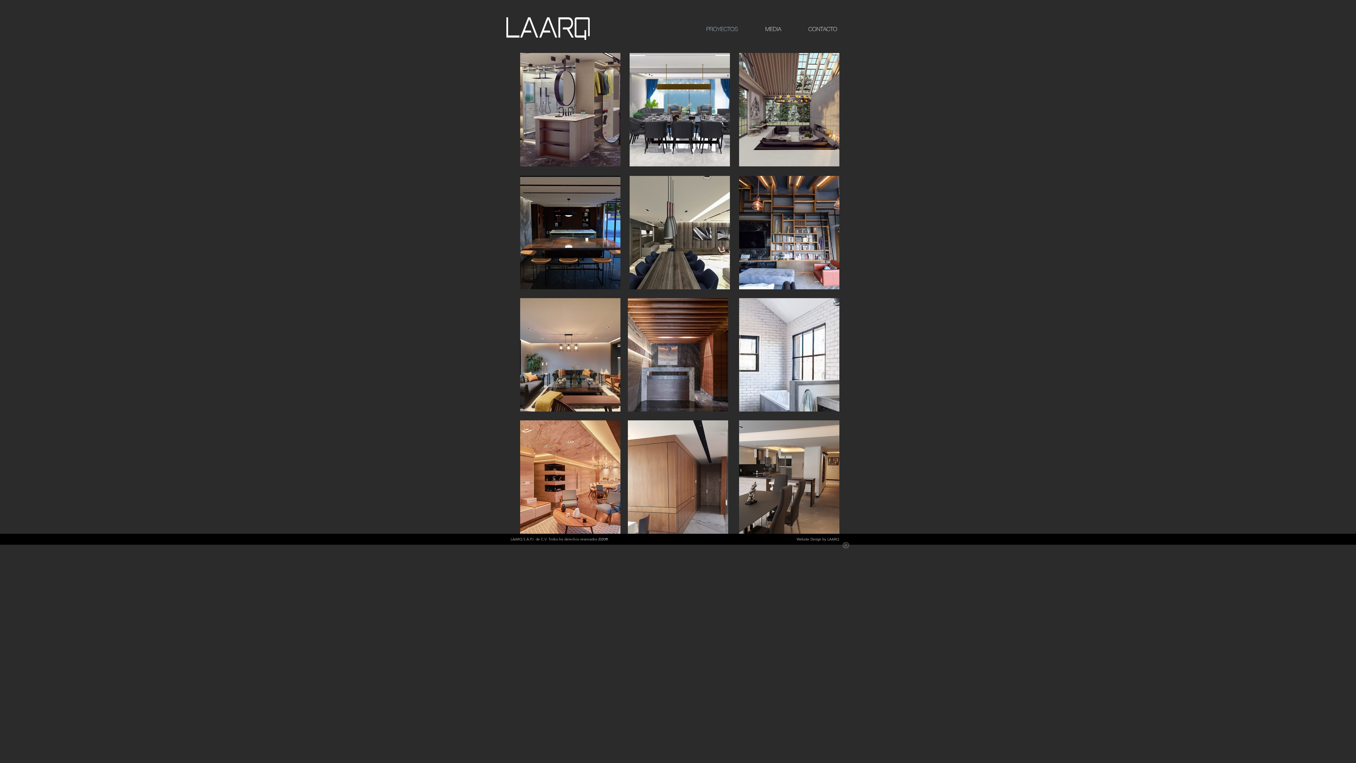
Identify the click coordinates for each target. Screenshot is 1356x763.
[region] (570, 109)
